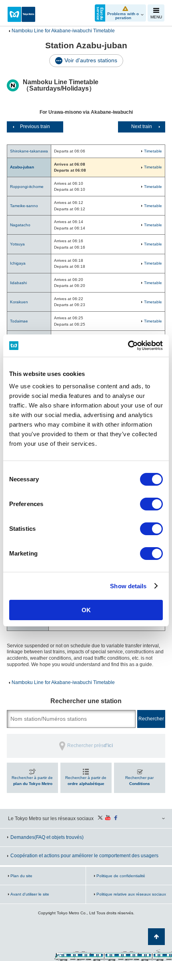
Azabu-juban (22, 167)
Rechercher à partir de (32, 780)
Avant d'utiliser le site (29, 894)
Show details (128, 586)
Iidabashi (18, 283)
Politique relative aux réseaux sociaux (131, 894)
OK (86, 610)
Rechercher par (139, 780)
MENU (156, 17)
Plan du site (21, 876)
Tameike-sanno (24, 206)
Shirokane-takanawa (29, 151)
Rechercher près (90, 745)
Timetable (153, 151)
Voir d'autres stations (90, 60)
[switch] (151, 504)
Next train (141, 126)
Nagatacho (20, 225)
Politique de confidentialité (120, 876)
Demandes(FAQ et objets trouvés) (47, 837)
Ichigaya (18, 263)
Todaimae (19, 321)
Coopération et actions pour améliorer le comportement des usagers (84, 855)
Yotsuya (17, 244)
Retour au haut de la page (156, 936)
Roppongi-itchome (27, 186)
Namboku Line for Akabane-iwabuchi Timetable (63, 31)
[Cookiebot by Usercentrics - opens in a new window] (128, 345)
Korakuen (19, 302)
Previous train (35, 126)
